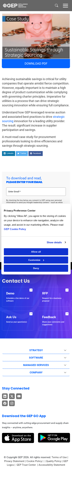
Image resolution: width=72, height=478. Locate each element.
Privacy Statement (14, 461)
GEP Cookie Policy (15, 229)
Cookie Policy (34, 461)
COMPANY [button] (36, 372)
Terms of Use (59, 457)
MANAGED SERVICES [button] (36, 365)
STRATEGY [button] (36, 350)
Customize (34, 260)
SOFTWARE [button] (36, 357)
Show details (54, 242)
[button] (65, 5)
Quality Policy (53, 461)
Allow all (36, 251)
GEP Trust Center (27, 464)
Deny (36, 268)
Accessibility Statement (52, 464)
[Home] (15, 5)
